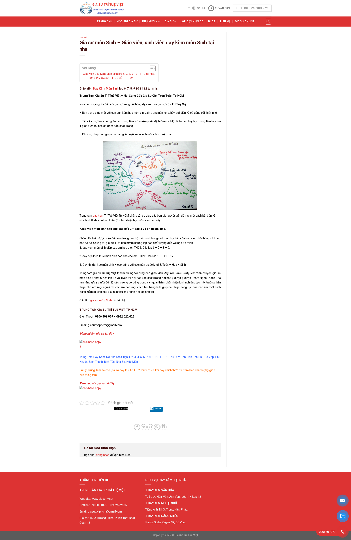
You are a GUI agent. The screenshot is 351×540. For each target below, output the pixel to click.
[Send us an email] (203, 8)
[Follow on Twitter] (198, 8)
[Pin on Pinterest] (157, 427)
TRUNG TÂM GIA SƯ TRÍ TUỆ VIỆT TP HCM (110, 77)
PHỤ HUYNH (150, 21)
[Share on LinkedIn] (164, 427)
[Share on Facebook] (137, 427)
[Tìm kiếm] (268, 22)
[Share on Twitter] (144, 427)
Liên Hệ (225, 21)
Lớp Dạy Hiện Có (192, 21)
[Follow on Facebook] (189, 8)
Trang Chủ (104, 21)
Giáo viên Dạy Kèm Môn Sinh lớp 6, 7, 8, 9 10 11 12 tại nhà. (119, 73)
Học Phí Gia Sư (127, 21)
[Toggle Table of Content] (150, 68)
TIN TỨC (84, 37)
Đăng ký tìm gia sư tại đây (97, 333)
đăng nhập (103, 455)
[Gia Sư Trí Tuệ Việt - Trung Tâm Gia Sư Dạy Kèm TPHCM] (102, 8)
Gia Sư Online (244, 21)
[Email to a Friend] (150, 427)
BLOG (211, 21)
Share (158, 408)
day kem (98, 215)
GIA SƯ (169, 21)
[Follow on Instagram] (193, 8)
